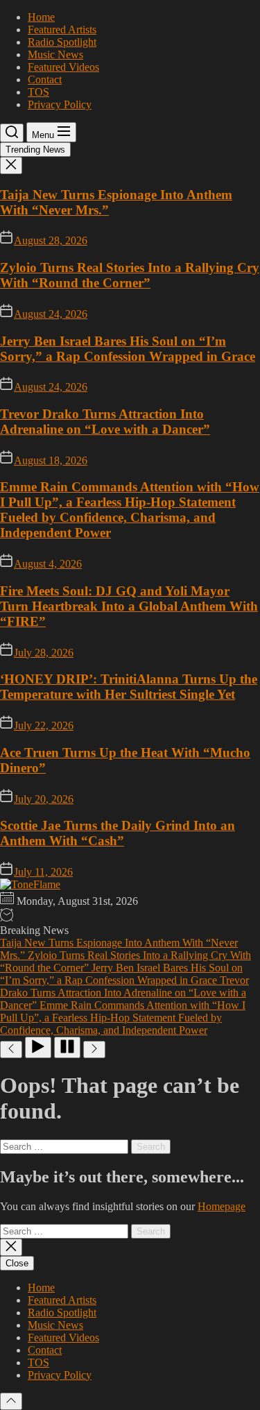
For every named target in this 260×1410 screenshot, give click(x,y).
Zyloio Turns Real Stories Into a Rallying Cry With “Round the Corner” (129, 275)
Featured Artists (62, 29)
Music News (55, 54)
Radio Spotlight (62, 42)
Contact (45, 79)
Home (41, 17)
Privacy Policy (60, 104)
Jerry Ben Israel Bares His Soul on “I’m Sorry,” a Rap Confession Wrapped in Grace (127, 349)
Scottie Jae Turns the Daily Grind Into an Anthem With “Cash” (117, 833)
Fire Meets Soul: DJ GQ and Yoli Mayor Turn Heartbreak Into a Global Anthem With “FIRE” (129, 606)
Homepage (221, 1206)
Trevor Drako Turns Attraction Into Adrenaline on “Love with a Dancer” (105, 421)
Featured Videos (63, 67)
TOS (38, 92)
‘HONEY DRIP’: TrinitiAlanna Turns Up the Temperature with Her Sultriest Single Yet (128, 687)
